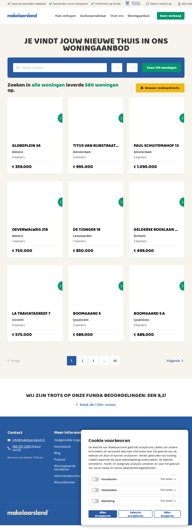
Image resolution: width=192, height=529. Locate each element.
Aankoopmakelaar (93, 15)
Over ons (117, 15)
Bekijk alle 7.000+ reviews (97, 405)
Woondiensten (64, 482)
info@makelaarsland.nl (28, 440)
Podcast (60, 459)
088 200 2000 (21, 446)
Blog (57, 453)
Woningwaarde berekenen (65, 467)
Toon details (166, 479)
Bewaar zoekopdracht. (162, 88)
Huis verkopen (65, 15)
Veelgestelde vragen (68, 440)
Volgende (173, 361)
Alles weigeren (167, 514)
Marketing (108, 501)
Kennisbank (62, 446)
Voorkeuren (109, 479)
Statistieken (109, 490)
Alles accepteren (103, 514)
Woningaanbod (138, 15)
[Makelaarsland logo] (23, 16)
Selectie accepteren (135, 514)
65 (115, 361)
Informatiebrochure (68, 476)
